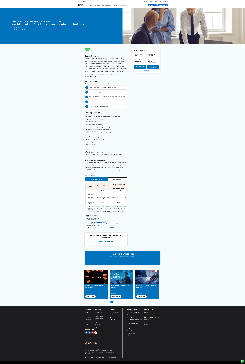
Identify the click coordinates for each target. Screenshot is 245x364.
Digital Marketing (131, 333)
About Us (88, 312)
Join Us (87, 322)
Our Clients (88, 319)
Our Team (88, 314)
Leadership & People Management (151, 317)
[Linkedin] (89, 332)
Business (146, 312)
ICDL (128, 335)
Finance (128, 328)
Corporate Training (114, 312)
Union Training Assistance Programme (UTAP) (101, 315)
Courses (19, 21)
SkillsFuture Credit (99, 312)
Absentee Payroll (99, 318)
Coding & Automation (132, 330)
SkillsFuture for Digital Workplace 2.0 (134, 320)
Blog (111, 317)
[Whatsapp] (242, 361)
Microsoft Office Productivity (133, 312)
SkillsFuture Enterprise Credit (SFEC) (104, 227)
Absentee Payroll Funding (101, 222)
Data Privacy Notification (113, 320)
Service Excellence (148, 322)
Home (14, 21)
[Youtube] (92, 332)
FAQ (96, 327)
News (87, 324)
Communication (147, 314)
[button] (91, 5)
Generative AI (130, 317)
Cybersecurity (130, 325)
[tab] (96, 179)
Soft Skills (25, 21)
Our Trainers (88, 317)
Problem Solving (33, 21)
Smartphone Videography (133, 323)
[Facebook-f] (86, 332)
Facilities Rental (113, 314)
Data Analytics (130, 314)
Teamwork (146, 324)
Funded (87, 49)
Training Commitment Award (101, 324)
